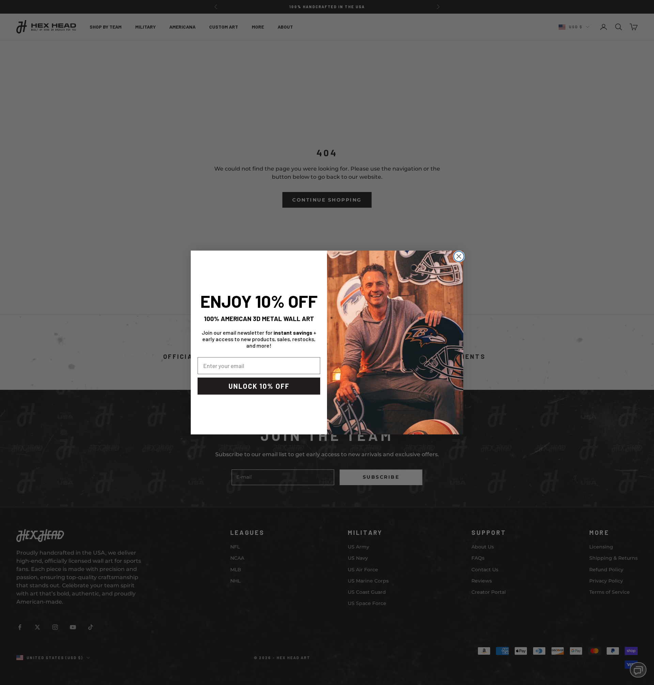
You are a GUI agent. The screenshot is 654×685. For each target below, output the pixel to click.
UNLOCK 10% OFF (259, 386)
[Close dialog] (459, 256)
